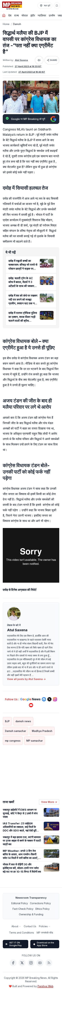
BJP (7, 721)
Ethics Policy (42, 908)
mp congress (12, 740)
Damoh (17, 24)
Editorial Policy (19, 903)
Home (6, 24)
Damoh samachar (15, 730)
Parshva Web (45, 986)
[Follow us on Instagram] (55, 699)
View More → (49, 801)
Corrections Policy (40, 903)
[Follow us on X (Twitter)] (49, 699)
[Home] (4, 15)
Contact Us (30, 926)
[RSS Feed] (48, 962)
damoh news (23, 721)
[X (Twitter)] (22, 962)
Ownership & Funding (31, 914)
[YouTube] (40, 962)
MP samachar (34, 740)
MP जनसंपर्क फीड (45, 932)
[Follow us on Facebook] (44, 699)
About (15, 926)
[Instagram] (31, 962)
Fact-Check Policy (23, 908)
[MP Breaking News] (12, 5)
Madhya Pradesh (42, 730)
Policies (43, 926)
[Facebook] (13, 962)
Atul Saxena (21, 60)
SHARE (53, 60)
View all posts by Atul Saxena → (26, 679)
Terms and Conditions (21, 932)
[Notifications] (57, 5)
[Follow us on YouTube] (31, 705)
